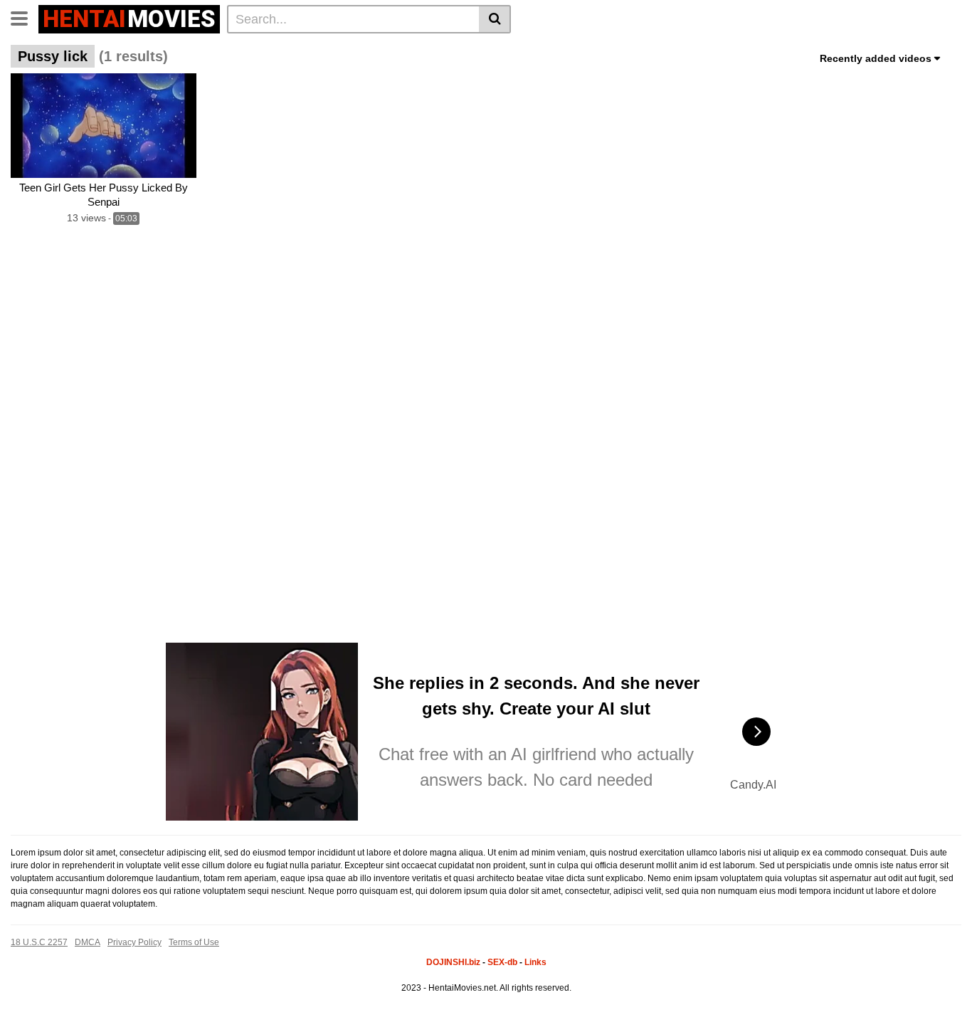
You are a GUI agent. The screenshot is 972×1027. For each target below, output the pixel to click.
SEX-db (502, 962)
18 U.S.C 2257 (39, 942)
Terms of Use (194, 942)
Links (535, 962)
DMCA (87, 942)
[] (495, 19)
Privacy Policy (134, 942)
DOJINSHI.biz (453, 962)
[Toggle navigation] (24, 17)
